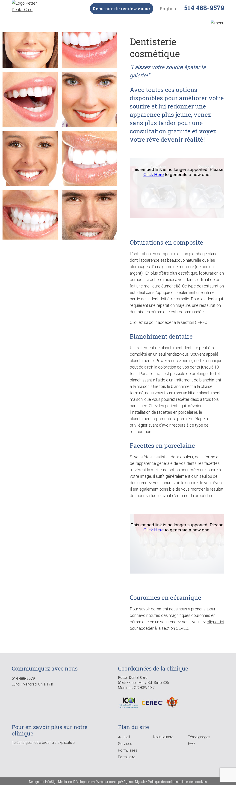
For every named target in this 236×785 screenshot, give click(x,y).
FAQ (191, 743)
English (168, 8)
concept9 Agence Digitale (127, 782)
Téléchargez (22, 742)
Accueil (124, 737)
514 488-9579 (204, 7)
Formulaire (126, 757)
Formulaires (127, 750)
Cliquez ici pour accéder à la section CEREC (168, 322)
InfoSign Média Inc (58, 782)
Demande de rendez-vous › (121, 8)
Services (125, 743)
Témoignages (199, 737)
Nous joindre (163, 737)
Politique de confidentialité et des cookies (177, 782)
